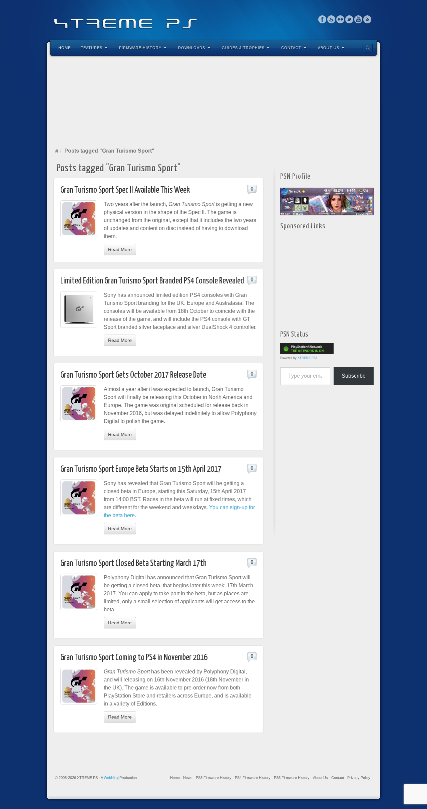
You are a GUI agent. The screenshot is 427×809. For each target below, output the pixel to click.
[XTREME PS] (213, 19)
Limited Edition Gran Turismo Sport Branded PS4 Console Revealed (152, 281)
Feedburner (331, 19)
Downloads (191, 48)
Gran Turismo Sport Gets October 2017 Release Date (133, 375)
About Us (328, 48)
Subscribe (354, 376)
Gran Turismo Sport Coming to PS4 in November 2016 (133, 657)
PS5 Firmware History (292, 778)
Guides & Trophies (243, 48)
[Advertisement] (213, 101)
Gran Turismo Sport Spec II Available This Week (125, 190)
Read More (120, 249)
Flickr (340, 19)
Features (91, 48)
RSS (367, 19)
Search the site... (368, 48)
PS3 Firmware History (214, 778)
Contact (291, 48)
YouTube (358, 19)
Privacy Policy (358, 778)
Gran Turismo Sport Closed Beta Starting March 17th (133, 563)
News (187, 778)
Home (64, 48)
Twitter (349, 19)
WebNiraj (111, 778)
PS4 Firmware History (253, 778)
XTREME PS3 (307, 358)
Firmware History (140, 48)
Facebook (322, 19)
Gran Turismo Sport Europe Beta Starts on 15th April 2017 (141, 469)
